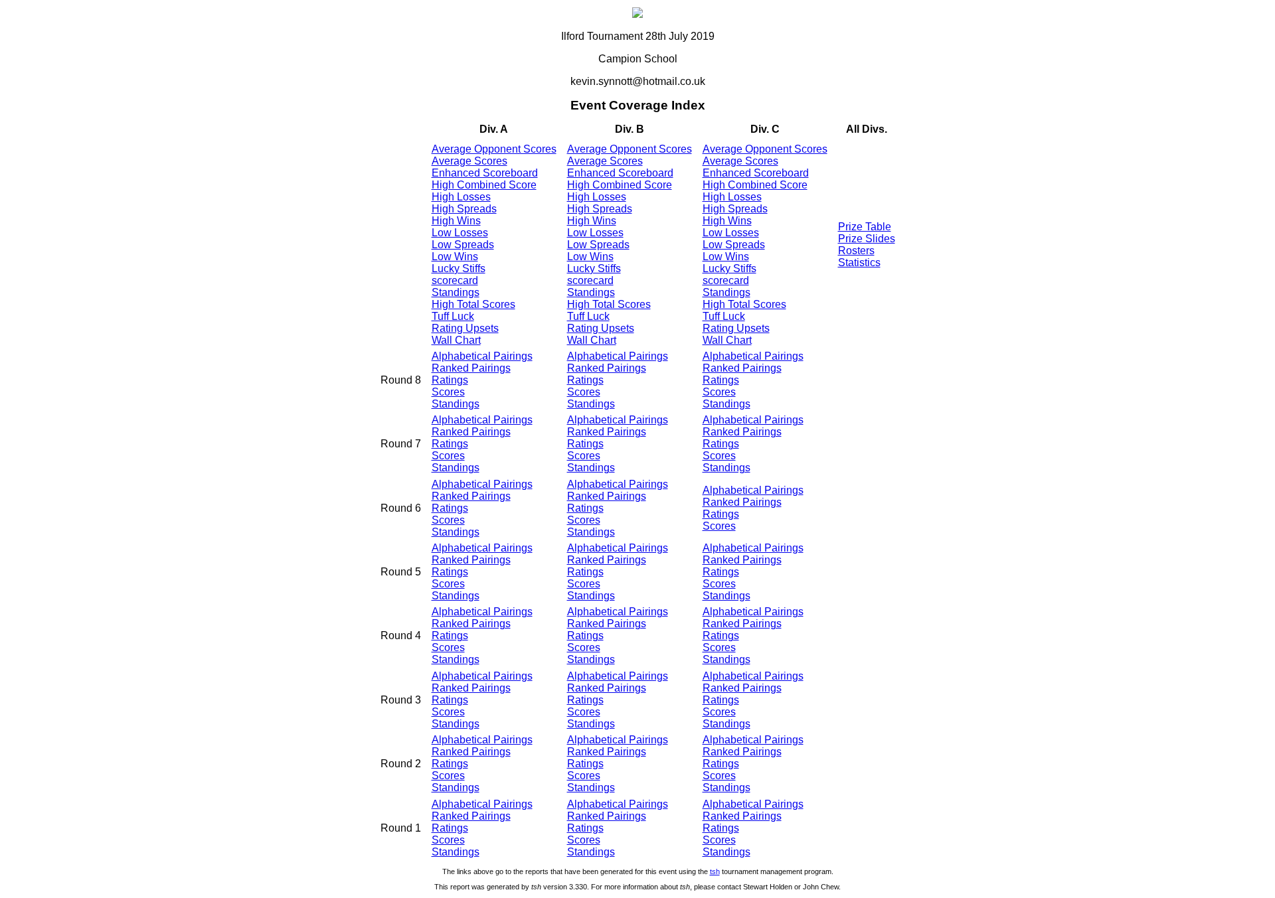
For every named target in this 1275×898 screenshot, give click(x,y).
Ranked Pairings (471, 368)
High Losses (461, 196)
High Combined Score (484, 184)
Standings (455, 292)
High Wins (456, 220)
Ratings (450, 380)
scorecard (455, 280)
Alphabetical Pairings (482, 356)
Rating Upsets (465, 328)
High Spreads (464, 208)
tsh (715, 871)
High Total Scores (473, 304)
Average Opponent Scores (494, 149)
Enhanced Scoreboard (485, 173)
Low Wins (455, 256)
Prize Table (864, 226)
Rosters (856, 250)
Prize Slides (866, 238)
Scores (448, 392)
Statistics (859, 262)
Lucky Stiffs (458, 268)
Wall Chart (456, 340)
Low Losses (460, 232)
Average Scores (469, 161)
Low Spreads (463, 244)
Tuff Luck (453, 316)
